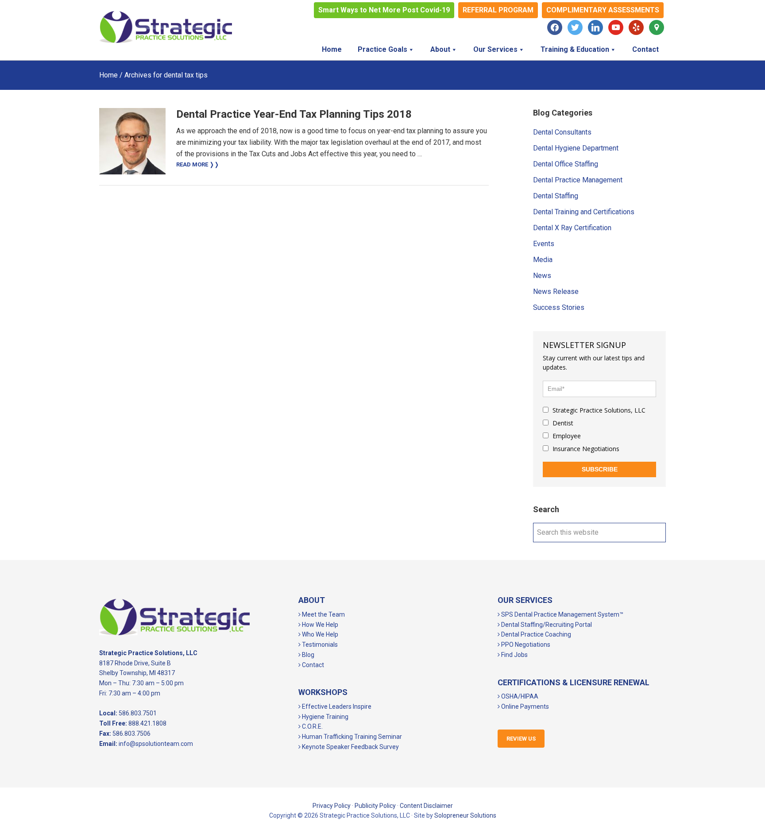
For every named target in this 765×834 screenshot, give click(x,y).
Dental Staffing (555, 196)
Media (542, 259)
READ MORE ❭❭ (197, 164)
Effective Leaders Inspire (336, 706)
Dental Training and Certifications (583, 212)
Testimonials (319, 644)
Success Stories (558, 307)
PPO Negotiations (525, 644)
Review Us (521, 738)
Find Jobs (514, 654)
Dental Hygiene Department (575, 148)
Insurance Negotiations (585, 448)
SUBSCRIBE (600, 469)
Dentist (562, 423)
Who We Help (319, 634)
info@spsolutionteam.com (156, 743)
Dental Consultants (562, 132)
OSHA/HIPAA (519, 696)
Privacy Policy (332, 805)
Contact (312, 664)
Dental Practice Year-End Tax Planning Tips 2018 (294, 114)
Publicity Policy (375, 805)
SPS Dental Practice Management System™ (561, 614)
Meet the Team (323, 614)
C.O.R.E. (312, 726)
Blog (307, 654)
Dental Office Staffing (565, 164)
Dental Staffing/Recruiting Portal (546, 624)
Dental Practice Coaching (535, 634)
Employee (566, 436)
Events (543, 243)
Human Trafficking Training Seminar (351, 736)
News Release (556, 291)
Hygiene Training (324, 716)
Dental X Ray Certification (572, 228)
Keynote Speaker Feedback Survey (350, 746)
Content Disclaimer (426, 805)
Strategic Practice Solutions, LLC (165, 27)
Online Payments (524, 706)
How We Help (319, 624)
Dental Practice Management (577, 180)
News (542, 275)
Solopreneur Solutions (465, 815)
